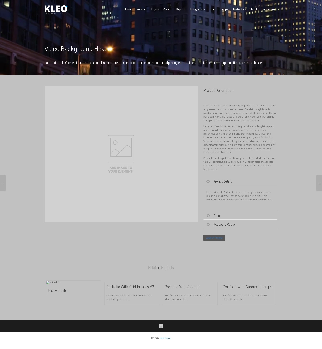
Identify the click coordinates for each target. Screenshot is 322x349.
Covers (167, 9)
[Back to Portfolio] (161, 326)
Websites (141, 9)
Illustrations (240, 9)
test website (57, 290)
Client (217, 216)
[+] (53, 282)
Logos (155, 9)
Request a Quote (224, 224)
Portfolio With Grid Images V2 (130, 287)
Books (255, 9)
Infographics (197, 9)
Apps (225, 9)
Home (127, 9)
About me (269, 9)
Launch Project (214, 237)
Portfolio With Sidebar (182, 287)
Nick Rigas (165, 338)
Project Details (223, 181)
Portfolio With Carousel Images (247, 287)
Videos (214, 9)
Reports (181, 9)
